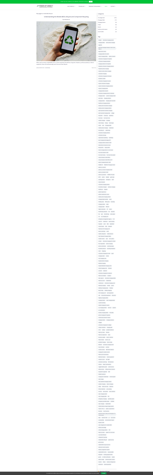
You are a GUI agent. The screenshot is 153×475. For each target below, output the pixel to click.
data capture (101, 278)
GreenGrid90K (110, 452)
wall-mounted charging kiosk (104, 113)
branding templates (111, 248)
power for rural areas (110, 432)
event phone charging (110, 42)
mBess (104, 461)
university (106, 115)
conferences (100, 283)
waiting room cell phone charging (105, 105)
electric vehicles (110, 337)
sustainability (101, 420)
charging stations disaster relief (104, 142)
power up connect (102, 167)
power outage (101, 459)
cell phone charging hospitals (104, 61)
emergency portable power (103, 401)
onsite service (111, 366)
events (103, 177)
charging (108, 120)
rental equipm (112, 376)
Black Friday (100, 290)
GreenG (100, 461)
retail (99, 251)
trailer (99, 125)
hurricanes (113, 417)
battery (103, 329)
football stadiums (101, 374)
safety (99, 386)
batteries (111, 386)
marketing (111, 137)
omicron (109, 307)
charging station (101, 204)
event (110, 199)
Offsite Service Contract (110, 369)
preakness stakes (101, 78)
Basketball (112, 223)
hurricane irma (107, 118)
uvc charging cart (104, 216)
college (112, 113)
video (107, 204)
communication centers (110, 459)
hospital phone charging (103, 260)
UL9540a (112, 401)
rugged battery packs (102, 366)
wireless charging (111, 187)
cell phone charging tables (110, 278)
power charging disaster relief (104, 162)
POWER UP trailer (110, 174)
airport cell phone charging (103, 83)
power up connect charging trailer (105, 169)
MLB (106, 226)
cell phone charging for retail (104, 253)
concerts (100, 270)
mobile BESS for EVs (102, 452)
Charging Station (101, 22)
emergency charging (102, 398)
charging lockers (101, 300)
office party (107, 201)
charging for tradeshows (103, 376)
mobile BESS (108, 403)
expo (99, 417)
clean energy (101, 122)
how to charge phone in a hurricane (105, 150)
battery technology (102, 427)
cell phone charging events (108, 40)
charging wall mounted (110, 100)
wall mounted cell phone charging (105, 110)
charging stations (107, 98)
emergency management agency (105, 219)
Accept (90, 1)
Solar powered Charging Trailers (104, 381)
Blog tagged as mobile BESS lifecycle (44, 13)
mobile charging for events (103, 305)
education (100, 115)
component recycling (102, 437)
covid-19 (100, 221)
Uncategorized (101, 17)
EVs (108, 396)
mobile (113, 457)
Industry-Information (102, 29)
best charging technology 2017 (104, 140)
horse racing (109, 342)
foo (99, 214)
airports (114, 307)
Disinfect (113, 211)
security (100, 391)
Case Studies (101, 31)
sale (99, 295)
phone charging (109, 243)
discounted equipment (106, 295)
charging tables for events (103, 53)
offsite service (101, 369)
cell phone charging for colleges (104, 325)
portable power (111, 398)
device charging (110, 384)
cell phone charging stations (104, 132)
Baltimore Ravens (101, 357)
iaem (113, 179)
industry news (104, 417)
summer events (101, 349)
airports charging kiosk (103, 88)
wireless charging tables (103, 312)
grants (99, 457)
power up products (102, 174)
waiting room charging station (104, 196)
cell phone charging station (103, 184)
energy (106, 122)
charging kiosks (101, 100)
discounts (114, 295)
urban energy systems (102, 429)
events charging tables (103, 56)
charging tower (101, 206)
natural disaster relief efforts (104, 157)
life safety (111, 312)
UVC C (99, 329)
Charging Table (101, 20)
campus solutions (102, 327)
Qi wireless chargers (102, 187)
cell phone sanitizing (102, 361)
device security (105, 386)
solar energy (100, 379)
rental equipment (110, 357)
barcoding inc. (101, 130)
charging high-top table (103, 199)
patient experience (102, 191)
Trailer (99, 24)
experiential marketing (103, 137)
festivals (110, 268)
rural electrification (102, 434)
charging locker (101, 255)
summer (107, 347)
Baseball (110, 226)
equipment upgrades (102, 371)
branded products (102, 248)
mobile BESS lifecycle (102, 439)
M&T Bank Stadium (110, 349)
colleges (100, 322)
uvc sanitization (101, 310)
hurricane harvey (101, 155)
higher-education (101, 209)
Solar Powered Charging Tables (104, 236)
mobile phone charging (103, 127)
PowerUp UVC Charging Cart (104, 228)
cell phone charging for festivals (104, 76)
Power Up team (101, 432)
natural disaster (101, 182)
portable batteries (110, 329)
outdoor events (101, 238)
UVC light (108, 359)
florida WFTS (100, 147)
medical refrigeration (111, 461)
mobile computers (102, 233)
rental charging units (102, 268)
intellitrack (105, 221)
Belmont (100, 344)
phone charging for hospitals (104, 315)
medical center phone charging (104, 71)
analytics (109, 275)
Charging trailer (101, 95)
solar (107, 238)
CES (109, 429)
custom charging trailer (111, 95)
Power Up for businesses (103, 354)
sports (112, 285)
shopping (104, 251)
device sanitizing (101, 231)
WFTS (99, 177)
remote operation (107, 464)
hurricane (100, 118)
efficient (107, 206)
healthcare (100, 189)
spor (102, 214)
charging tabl (109, 327)
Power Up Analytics (102, 275)
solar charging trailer (102, 393)
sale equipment (110, 292)
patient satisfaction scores (103, 194)
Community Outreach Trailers (104, 317)
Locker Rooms (101, 226)
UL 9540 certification (106, 457)
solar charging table (102, 396)
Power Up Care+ (101, 280)
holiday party (101, 201)
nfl (107, 209)
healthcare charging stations (104, 103)
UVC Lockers (111, 238)
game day (112, 177)
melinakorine (67, 19)
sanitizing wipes (110, 246)
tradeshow (111, 127)
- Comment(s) (47, 67)
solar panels (105, 391)
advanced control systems (103, 447)
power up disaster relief (103, 172)
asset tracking (111, 221)
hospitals (100, 223)
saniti (108, 231)
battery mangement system (103, 449)
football (107, 177)
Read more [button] (94, 67)
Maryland (100, 454)
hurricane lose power (111, 155)
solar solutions (112, 391)
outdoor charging (101, 384)
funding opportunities (108, 454)
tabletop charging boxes (103, 288)
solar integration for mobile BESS (105, 425)
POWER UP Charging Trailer (109, 164)
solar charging (101, 403)
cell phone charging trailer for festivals (106, 93)
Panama (107, 332)
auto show (100, 98)
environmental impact (109, 420)
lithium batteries (101, 389)
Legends (100, 45)
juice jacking (109, 389)
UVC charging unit (102, 292)
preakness (111, 115)
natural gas (111, 122)
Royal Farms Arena (102, 51)
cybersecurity (111, 439)
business (100, 411)
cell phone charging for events (104, 81)
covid (104, 223)
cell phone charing (102, 135)
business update (101, 337)
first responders (101, 243)
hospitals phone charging (103, 68)
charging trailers (101, 320)
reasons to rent (101, 359)
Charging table (108, 125)
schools (99, 241)
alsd (103, 125)
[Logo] (45, 6)
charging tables (101, 42)
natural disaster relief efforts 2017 (105, 159)
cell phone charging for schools (109, 241)
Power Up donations (107, 364)
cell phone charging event (108, 344)
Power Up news (101, 332)
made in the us (101, 408)
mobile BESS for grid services (104, 444)
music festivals (101, 347)
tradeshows (108, 280)
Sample (99, 40)
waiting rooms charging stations (104, 108)
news (109, 334)
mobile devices (110, 233)
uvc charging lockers (102, 307)
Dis (109, 211)
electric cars (107, 339)
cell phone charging (102, 73)
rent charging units (102, 258)
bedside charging (101, 263)
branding (113, 201)
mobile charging (101, 120)
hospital (105, 189)
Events (99, 27)
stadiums (105, 270)
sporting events (101, 179)
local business (106, 411)
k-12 (114, 219)
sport (112, 253)
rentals (107, 255)
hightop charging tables (103, 297)
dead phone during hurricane (104, 145)
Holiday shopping (108, 290)
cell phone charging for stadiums (105, 273)
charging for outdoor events (104, 352)
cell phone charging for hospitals (105, 58)
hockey (108, 285)
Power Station (101, 339)
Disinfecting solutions (102, 211)
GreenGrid (100, 464)
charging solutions (110, 320)
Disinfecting (106, 214)
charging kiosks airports (103, 90)
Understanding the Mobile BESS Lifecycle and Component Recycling (66, 17)
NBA (108, 223)
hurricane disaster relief (103, 152)
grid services (101, 442)
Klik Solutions (110, 361)
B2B (109, 371)
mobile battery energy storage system (106, 406)
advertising (108, 130)
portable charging (102, 342)
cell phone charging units (110, 283)
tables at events (112, 56)
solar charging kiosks (110, 300)
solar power (112, 214)
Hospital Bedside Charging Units (104, 265)
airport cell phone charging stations (105, 86)
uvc (99, 216)
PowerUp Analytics (102, 285)
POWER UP (100, 164)
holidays (111, 288)
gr (109, 417)
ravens (110, 209)
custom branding (101, 302)
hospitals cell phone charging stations (106, 66)
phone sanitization (102, 246)
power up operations (110, 408)
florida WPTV (107, 147)
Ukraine (100, 364)
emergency (108, 179)
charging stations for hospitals (104, 63)
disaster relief (101, 422)
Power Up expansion (102, 334)
